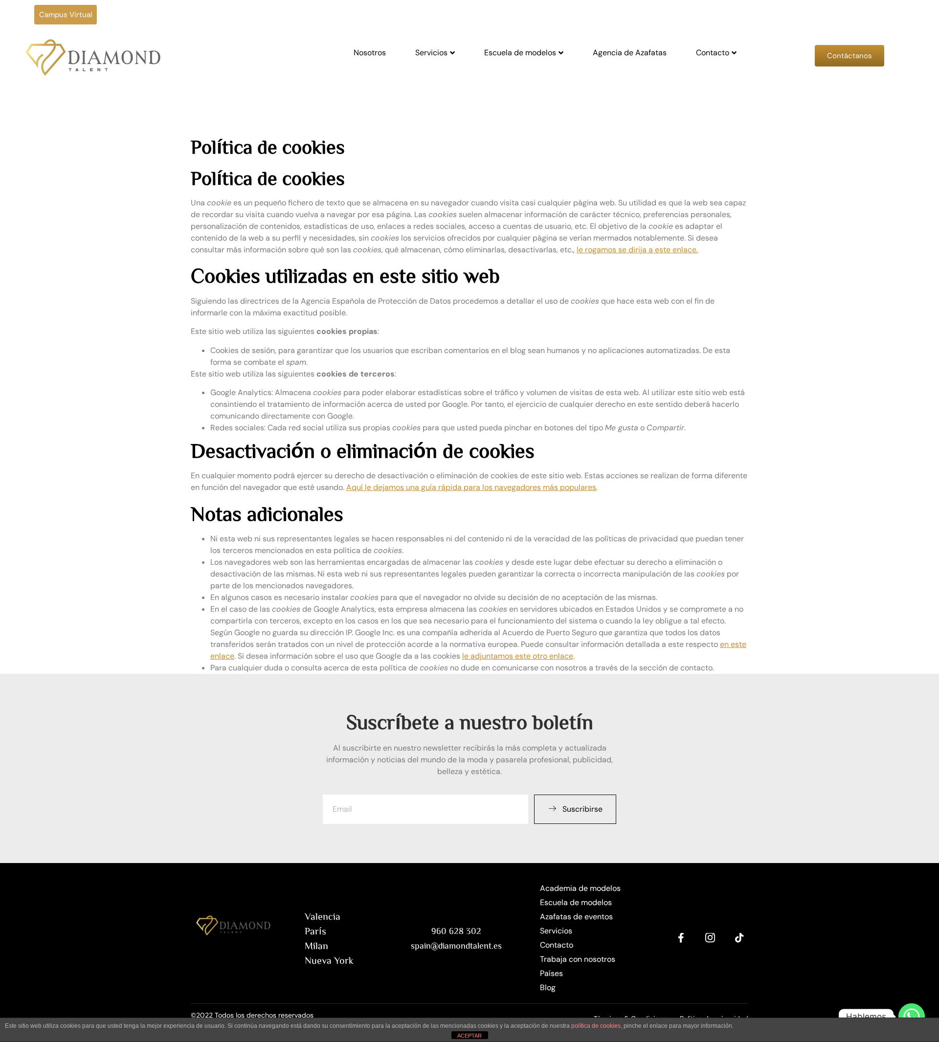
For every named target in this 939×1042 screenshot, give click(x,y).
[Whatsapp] (911, 1016)
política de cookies (596, 1025)
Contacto (712, 52)
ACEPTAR (469, 1036)
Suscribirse (582, 809)
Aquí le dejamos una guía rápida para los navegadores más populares (471, 487)
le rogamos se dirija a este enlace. (637, 249)
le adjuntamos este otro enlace (517, 656)
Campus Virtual (65, 15)
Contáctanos (849, 56)
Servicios (431, 52)
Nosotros (370, 52)
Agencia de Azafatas (630, 52)
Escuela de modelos (520, 52)
